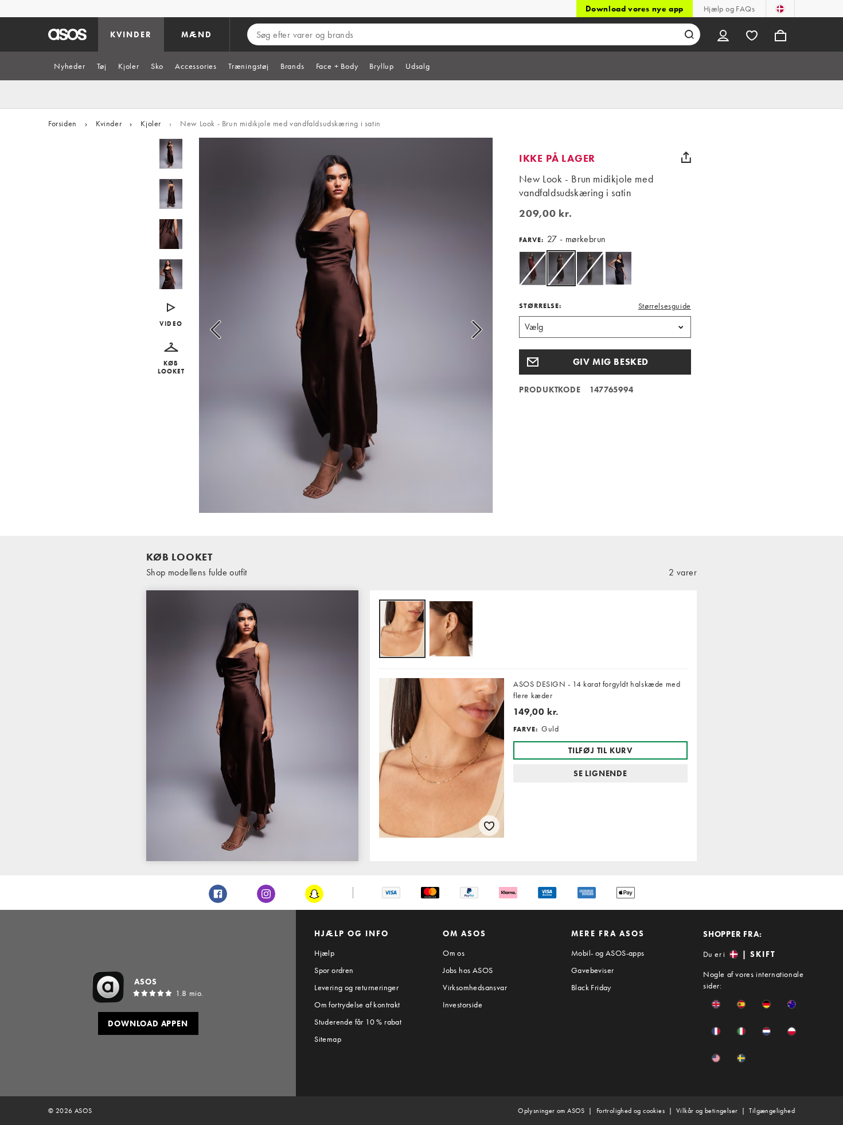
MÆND (196, 34)
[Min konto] (723, 34)
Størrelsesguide (664, 306)
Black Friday (591, 987)
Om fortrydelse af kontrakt (357, 1004)
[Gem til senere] (489, 825)
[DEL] (686, 157)
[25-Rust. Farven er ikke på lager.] (532, 268)
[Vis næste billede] (463, 330)
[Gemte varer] (751, 34)
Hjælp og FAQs (729, 8)
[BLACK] (618, 268)
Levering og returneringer (356, 987)
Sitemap (327, 1039)
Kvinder (109, 123)
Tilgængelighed (772, 1110)
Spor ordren (333, 970)
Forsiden (62, 123)
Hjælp (324, 953)
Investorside (462, 1004)
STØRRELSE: (540, 305)
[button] (171, 358)
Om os (454, 953)
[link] (561, 268)
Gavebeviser (592, 970)
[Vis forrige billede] (228, 330)
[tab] (69, 66)
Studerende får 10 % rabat (357, 1022)
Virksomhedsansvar (475, 987)
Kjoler (150, 123)
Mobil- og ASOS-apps (608, 953)
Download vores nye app (635, 8)
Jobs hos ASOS (468, 970)
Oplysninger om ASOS (551, 1110)
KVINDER (131, 34)
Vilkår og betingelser (706, 1110)
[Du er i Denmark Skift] (780, 8)
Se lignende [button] (600, 773)
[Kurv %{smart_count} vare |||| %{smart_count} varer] (780, 34)
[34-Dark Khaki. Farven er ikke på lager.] (589, 268)
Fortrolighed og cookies (630, 1110)
